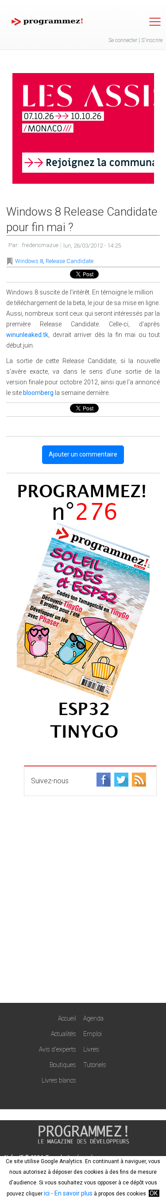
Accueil (67, 1018)
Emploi (92, 1033)
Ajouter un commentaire (83, 454)
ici (47, 1193)
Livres (91, 1049)
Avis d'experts (57, 1049)
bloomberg (38, 392)
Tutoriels (94, 1064)
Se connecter (122, 40)
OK (154, 1193)
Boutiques (63, 1064)
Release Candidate (69, 261)
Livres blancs (59, 1080)
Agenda (93, 1018)
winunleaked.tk (27, 334)
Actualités (63, 1033)
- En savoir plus (71, 1193)
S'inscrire (151, 40)
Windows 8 (29, 261)
